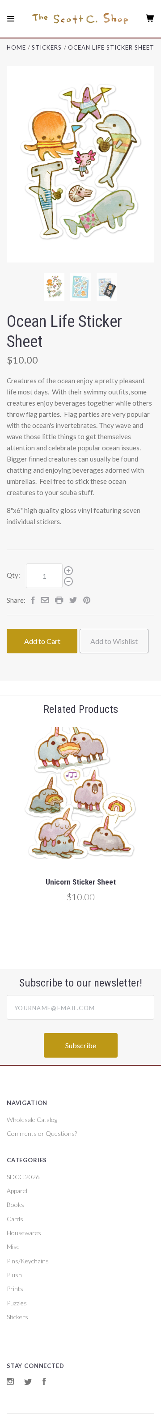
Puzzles (17, 1303)
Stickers (17, 1317)
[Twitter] (28, 1382)
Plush (14, 1275)
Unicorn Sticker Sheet (81, 881)
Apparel (17, 1190)
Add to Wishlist (114, 641)
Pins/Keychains (28, 1261)
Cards (15, 1219)
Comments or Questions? (42, 1133)
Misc (13, 1246)
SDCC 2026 (23, 1177)
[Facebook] (44, 1382)
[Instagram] (10, 1382)
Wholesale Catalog (32, 1119)
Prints (15, 1288)
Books (15, 1204)
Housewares (24, 1232)
